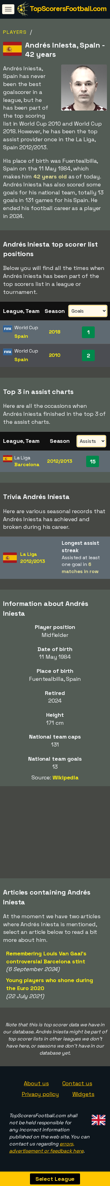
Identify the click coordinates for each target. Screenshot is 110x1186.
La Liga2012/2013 (32, 557)
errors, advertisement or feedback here (46, 1147)
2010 (55, 355)
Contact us (77, 1083)
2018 (55, 332)
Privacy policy (40, 1094)
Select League (55, 1178)
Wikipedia (66, 777)
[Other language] (98, 1118)
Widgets (83, 1094)
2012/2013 (59, 461)
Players (15, 32)
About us (36, 1083)
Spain (21, 336)
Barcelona (26, 464)
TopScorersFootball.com (68, 8)
